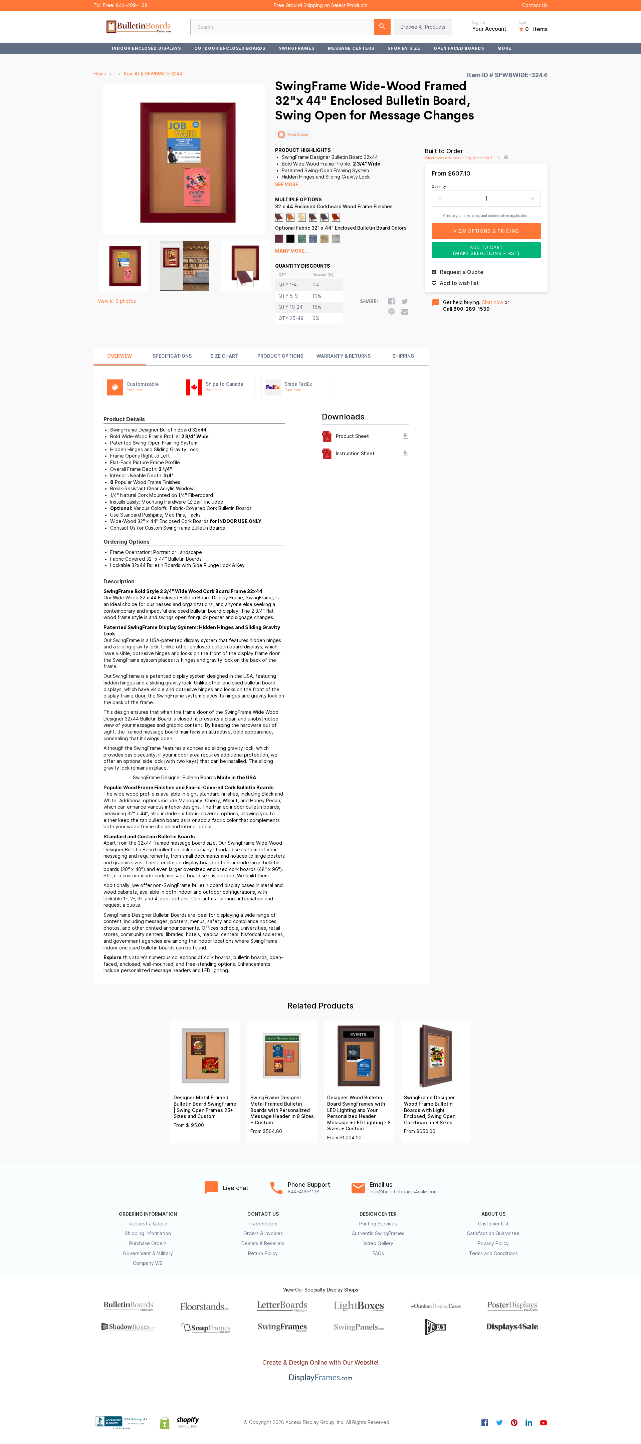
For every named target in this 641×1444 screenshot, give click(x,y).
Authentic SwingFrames (378, 1233)
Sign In (478, 22)
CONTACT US (263, 1214)
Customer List (493, 1223)
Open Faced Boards (459, 48)
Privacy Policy (493, 1243)
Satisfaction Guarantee (493, 1233)
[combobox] (290, 27)
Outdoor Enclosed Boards (229, 48)
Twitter (499, 1423)
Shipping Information (148, 1233)
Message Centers (351, 48)
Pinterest (514, 1423)
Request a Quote (148, 1223)
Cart (522, 22)
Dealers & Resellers (262, 1243)
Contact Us (535, 5)
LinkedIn (529, 1423)
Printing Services (378, 1223)
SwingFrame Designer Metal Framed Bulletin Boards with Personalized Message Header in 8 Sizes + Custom (282, 1110)
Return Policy (263, 1253)
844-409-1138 (132, 5)
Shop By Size (404, 48)
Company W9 (148, 1263)
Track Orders (262, 1223)
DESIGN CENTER (378, 1214)
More (504, 48)
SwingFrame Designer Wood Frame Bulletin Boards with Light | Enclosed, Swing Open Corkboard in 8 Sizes (429, 1110)
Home (99, 73)
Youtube (544, 1423)
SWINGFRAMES (296, 48)
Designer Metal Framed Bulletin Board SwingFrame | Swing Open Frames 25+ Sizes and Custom (205, 1107)
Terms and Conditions (493, 1253)
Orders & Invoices (263, 1233)
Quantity (439, 187)
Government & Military (148, 1253)
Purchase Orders (148, 1243)
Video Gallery (378, 1243)
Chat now (492, 302)
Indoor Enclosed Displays (146, 48)
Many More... (291, 251)
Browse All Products (423, 27)
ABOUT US (493, 1214)
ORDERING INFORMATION (148, 1214)
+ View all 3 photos (114, 301)
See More (286, 184)
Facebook (485, 1423)
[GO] (382, 27)
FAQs (378, 1253)
